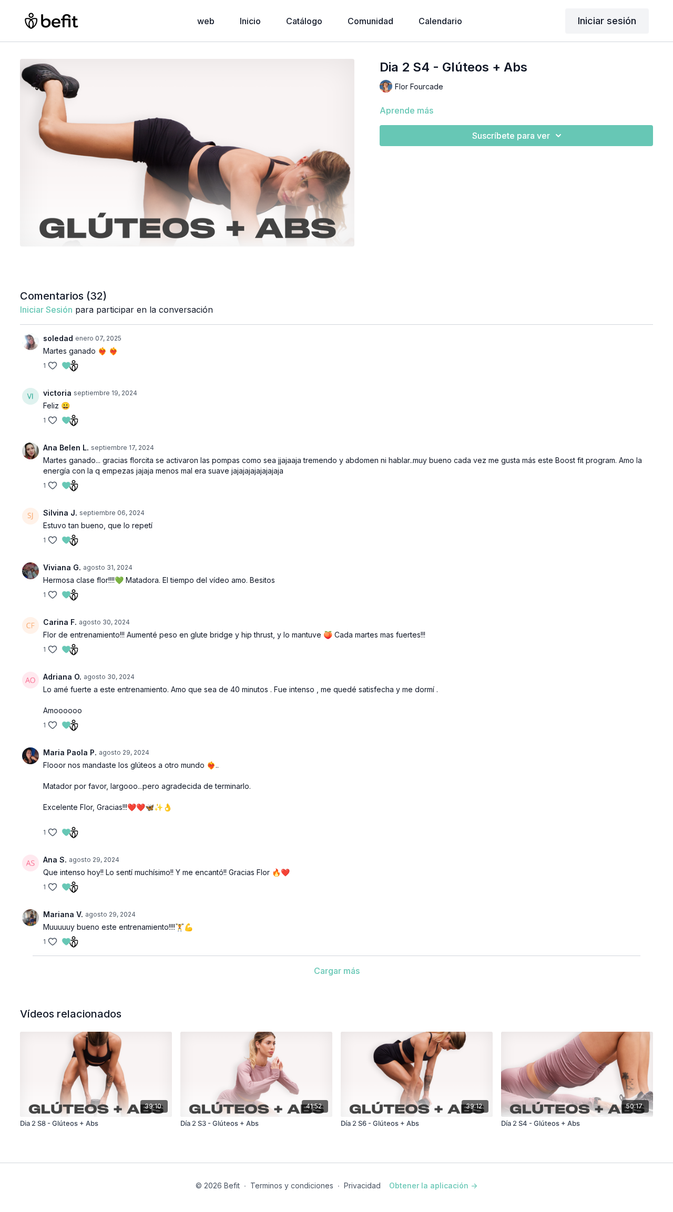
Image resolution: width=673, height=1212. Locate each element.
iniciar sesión (46, 309)
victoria (57, 392)
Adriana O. (62, 676)
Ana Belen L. (66, 447)
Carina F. (60, 622)
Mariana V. (63, 914)
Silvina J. (60, 512)
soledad (58, 338)
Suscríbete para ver (511, 135)
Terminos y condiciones (291, 1185)
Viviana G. (62, 567)
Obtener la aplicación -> (433, 1185)
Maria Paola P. (70, 752)
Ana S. (55, 859)
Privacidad (362, 1185)
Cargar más (337, 971)
